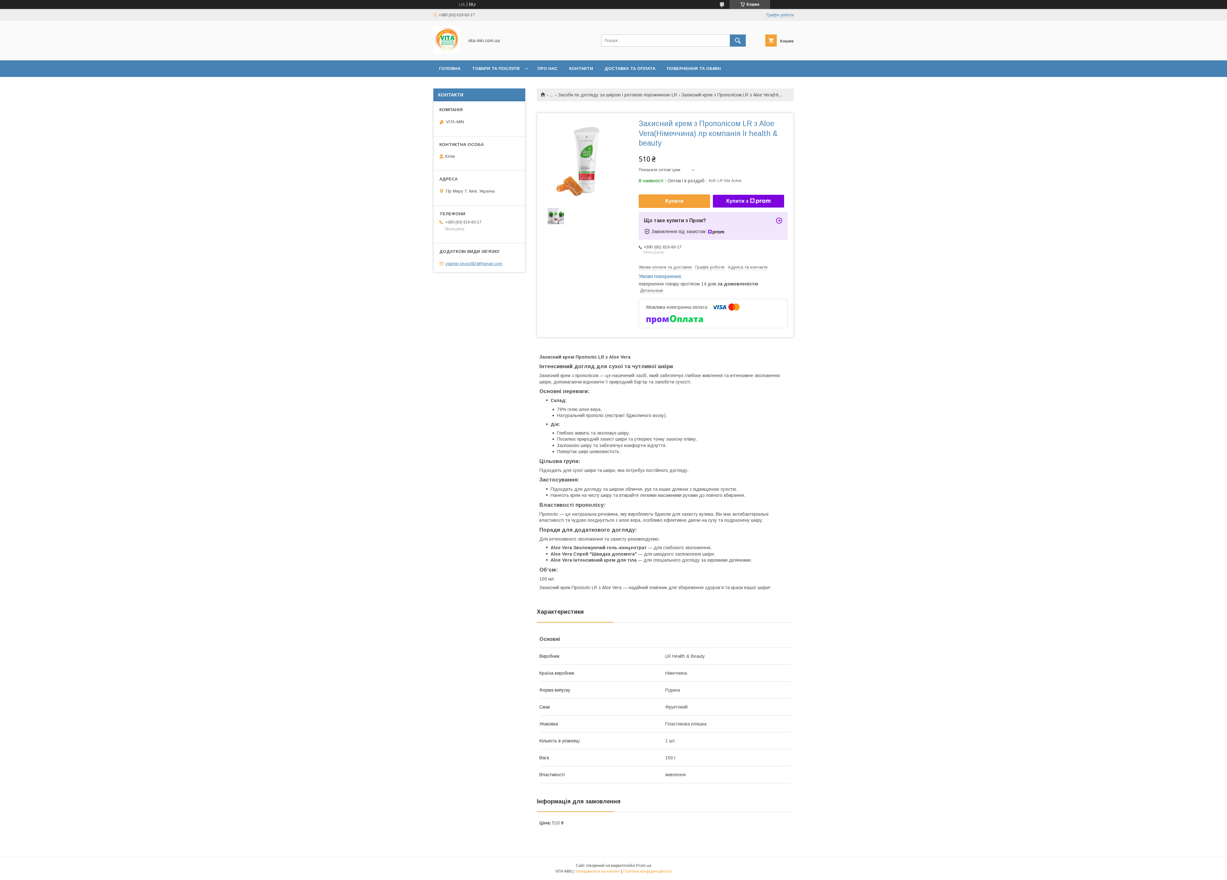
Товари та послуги (496, 68)
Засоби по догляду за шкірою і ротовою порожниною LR (617, 94)
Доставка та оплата (630, 68)
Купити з (737, 201)
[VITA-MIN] (446, 52)
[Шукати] (738, 40)
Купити (674, 201)
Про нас (547, 68)
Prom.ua (643, 865)
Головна (449, 68)
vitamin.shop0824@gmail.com (473, 263)
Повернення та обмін (694, 68)
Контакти (581, 68)
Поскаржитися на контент (597, 871)
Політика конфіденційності (647, 871)
